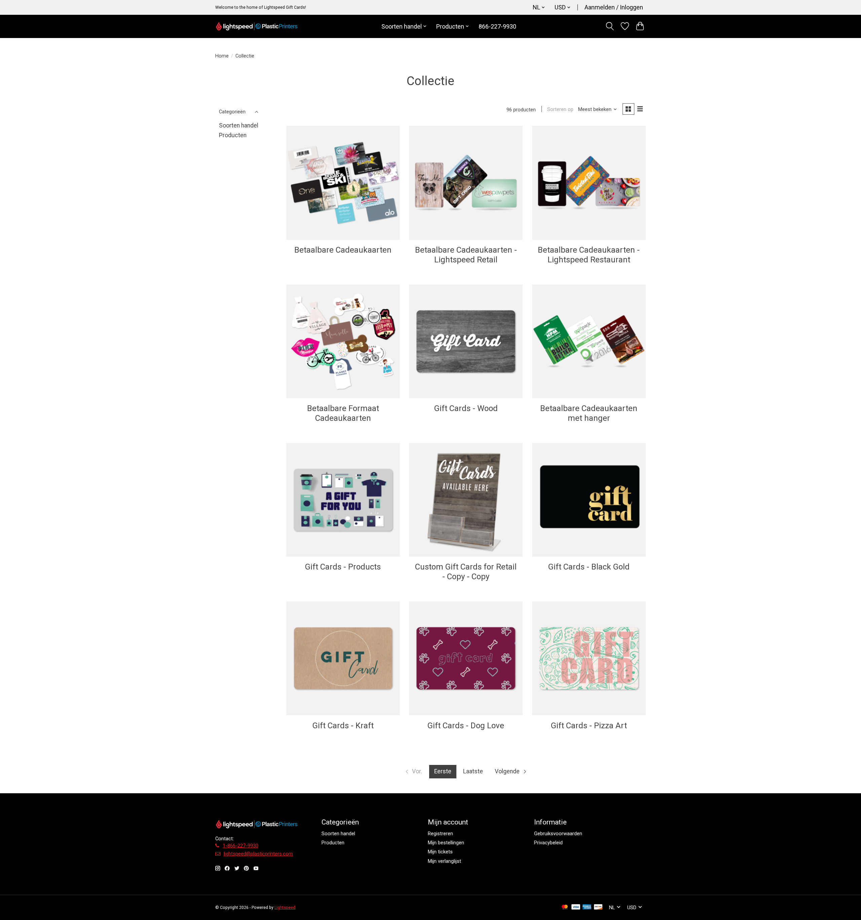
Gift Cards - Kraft (343, 725)
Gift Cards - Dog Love (465, 725)
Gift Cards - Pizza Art (589, 725)
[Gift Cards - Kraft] (343, 658)
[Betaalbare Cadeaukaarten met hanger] (589, 341)
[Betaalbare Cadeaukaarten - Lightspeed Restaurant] (589, 183)
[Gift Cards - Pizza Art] (589, 658)
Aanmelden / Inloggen (614, 7)
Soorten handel (238, 125)
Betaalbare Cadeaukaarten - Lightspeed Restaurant (589, 254)
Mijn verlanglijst (444, 861)
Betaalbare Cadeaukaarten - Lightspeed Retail (466, 254)
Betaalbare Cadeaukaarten (342, 250)
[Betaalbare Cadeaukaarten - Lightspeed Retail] (466, 183)
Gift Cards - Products (343, 567)
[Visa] (575, 907)
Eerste (442, 771)
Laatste (473, 771)
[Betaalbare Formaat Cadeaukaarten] (343, 341)
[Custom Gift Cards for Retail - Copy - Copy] (466, 500)
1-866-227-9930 (240, 846)
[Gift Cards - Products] (343, 500)
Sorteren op (560, 109)
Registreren (440, 834)
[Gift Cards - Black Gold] (589, 500)
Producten (233, 135)
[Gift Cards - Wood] (466, 341)
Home (222, 56)
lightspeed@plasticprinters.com (258, 854)
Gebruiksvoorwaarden (558, 834)
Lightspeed (284, 907)
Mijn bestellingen (446, 843)
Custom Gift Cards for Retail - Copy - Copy (466, 571)
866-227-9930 (497, 26)
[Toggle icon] (609, 26)
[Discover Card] (598, 907)
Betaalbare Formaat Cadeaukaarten (343, 413)
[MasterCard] (564, 907)
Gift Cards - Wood (466, 408)
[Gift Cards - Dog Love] (466, 658)
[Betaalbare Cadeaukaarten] (343, 183)
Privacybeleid (548, 843)
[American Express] (587, 907)
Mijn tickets (440, 852)
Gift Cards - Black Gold (589, 567)
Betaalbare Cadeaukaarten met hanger (588, 413)
